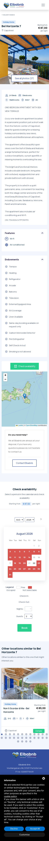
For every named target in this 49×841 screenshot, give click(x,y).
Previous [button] (4, 684)
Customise (24, 834)
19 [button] (26, 738)
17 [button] (18, 738)
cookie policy (10, 796)
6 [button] (22, 734)
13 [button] (2, 738)
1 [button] (2, 734)
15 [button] (10, 738)
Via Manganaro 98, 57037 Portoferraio (24, 768)
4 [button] (14, 734)
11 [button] (43, 734)
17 (10, 563)
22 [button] (38, 738)
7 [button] (26, 734)
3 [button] (10, 734)
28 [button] (30, 741)
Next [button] (45, 684)
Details (39, 730)
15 (34, 557)
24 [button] (47, 738)
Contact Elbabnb (24, 463)
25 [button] (18, 741)
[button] (24, 396)
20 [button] (30, 738)
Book (24, 627)
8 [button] (30, 734)
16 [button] (14, 738)
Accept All (35, 828)
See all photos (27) (24, 78)
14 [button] (6, 738)
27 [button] (26, 741)
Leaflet (20, 425)
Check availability (24, 366)
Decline (14, 828)
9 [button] (34, 734)
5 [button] (18, 734)
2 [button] (6, 734)
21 (29, 563)
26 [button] (22, 741)
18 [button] (22, 738)
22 (34, 563)
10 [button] (38, 734)
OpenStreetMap (32, 425)
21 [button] (34, 738)
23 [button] (43, 738)
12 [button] (47, 734)
